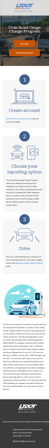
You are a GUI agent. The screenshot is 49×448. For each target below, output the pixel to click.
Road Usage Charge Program (30, 263)
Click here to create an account (19, 118)
